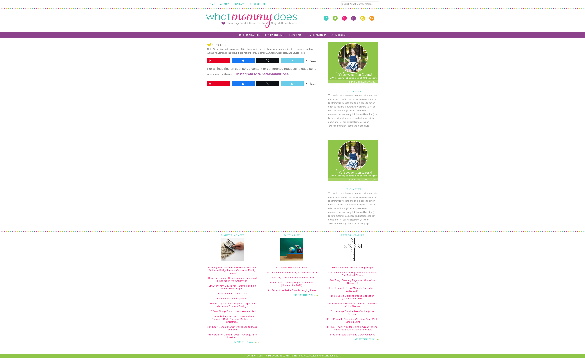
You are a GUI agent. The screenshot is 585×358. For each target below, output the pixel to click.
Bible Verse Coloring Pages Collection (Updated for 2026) (291, 284)
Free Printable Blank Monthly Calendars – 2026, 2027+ (352, 289)
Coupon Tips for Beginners (232, 298)
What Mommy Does (251, 20)
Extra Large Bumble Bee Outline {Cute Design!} (352, 312)
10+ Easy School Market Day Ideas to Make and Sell (232, 328)
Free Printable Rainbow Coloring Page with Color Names (352, 305)
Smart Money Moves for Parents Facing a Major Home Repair (232, 287)
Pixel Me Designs (329, 356)
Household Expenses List (232, 293)
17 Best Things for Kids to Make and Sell (232, 311)
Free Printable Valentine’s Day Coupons (352, 334)
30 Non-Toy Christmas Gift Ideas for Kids (291, 277)
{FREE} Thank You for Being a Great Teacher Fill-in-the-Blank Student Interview (352, 328)
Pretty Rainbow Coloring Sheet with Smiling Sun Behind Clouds (352, 274)
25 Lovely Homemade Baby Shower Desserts (292, 272)
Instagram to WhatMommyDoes (262, 74)
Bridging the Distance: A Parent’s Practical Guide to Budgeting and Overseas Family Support (232, 270)
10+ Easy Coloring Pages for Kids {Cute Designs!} (353, 281)
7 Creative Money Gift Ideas (292, 267)
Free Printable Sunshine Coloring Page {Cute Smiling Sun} (352, 320)
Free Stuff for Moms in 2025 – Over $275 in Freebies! (232, 336)
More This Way (244, 342)
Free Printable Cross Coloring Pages (353, 267)
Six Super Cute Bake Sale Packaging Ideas (291, 290)
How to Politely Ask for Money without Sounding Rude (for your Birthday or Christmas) (232, 319)
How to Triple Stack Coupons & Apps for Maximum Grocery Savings (232, 305)
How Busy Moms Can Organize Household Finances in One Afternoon (232, 279)
